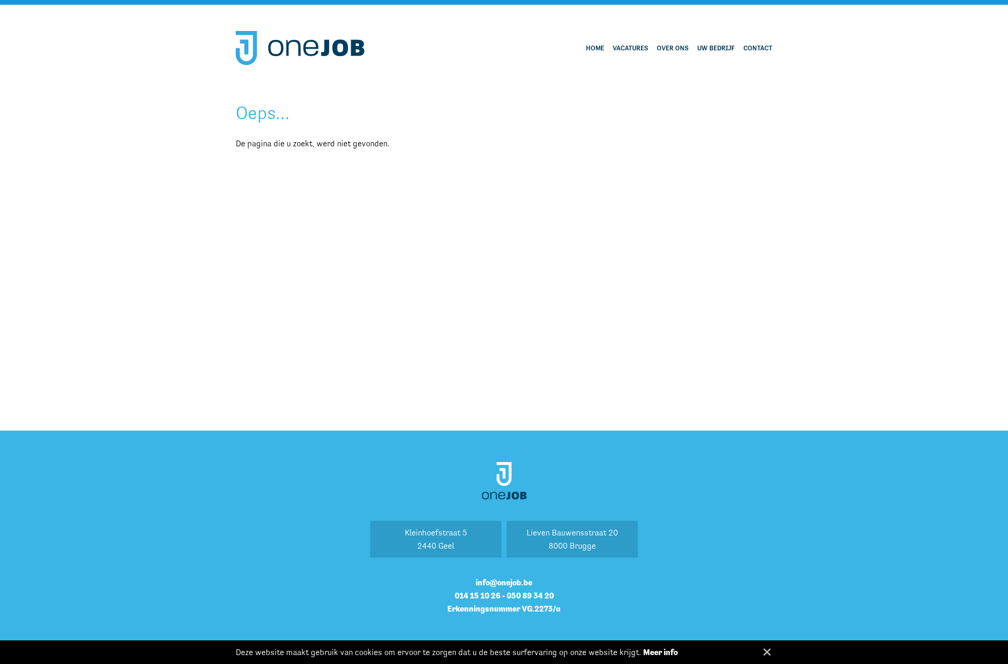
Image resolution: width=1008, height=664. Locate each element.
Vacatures (630, 48)
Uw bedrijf (716, 48)
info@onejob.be (504, 582)
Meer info (660, 652)
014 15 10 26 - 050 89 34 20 (504, 596)
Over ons (673, 48)
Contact (757, 48)
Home (595, 48)
